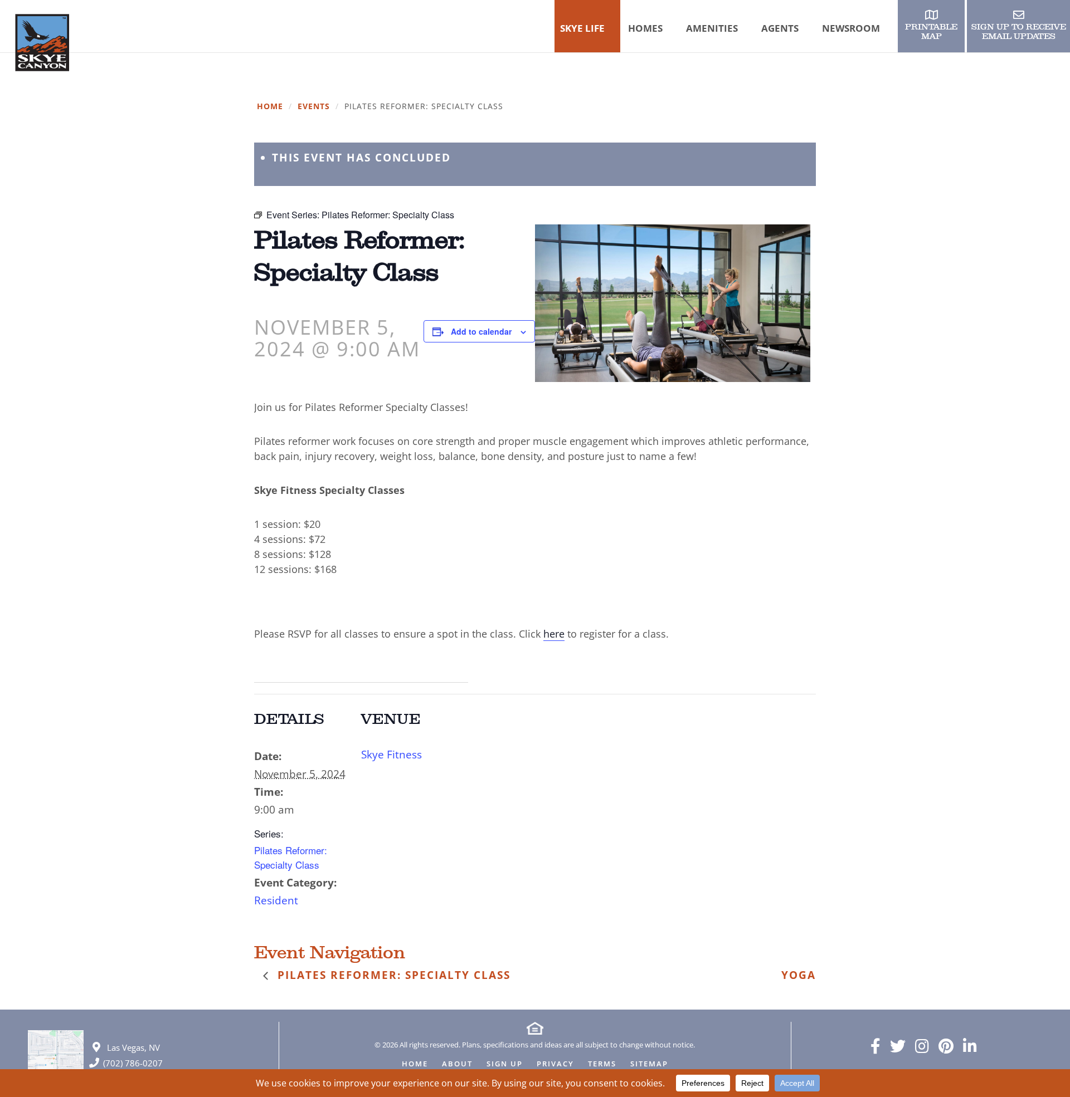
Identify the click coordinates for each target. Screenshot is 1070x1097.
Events (314, 106)
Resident (276, 900)
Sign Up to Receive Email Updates (1018, 31)
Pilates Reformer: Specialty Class (290, 857)
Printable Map (931, 31)
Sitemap (649, 1064)
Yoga (798, 975)
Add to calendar (481, 331)
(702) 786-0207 (133, 1063)
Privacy (555, 1064)
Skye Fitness (391, 754)
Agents (780, 28)
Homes (645, 28)
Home (270, 106)
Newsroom (851, 28)
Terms (602, 1064)
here (554, 633)
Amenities (712, 28)
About (457, 1064)
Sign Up (505, 1064)
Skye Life (582, 28)
